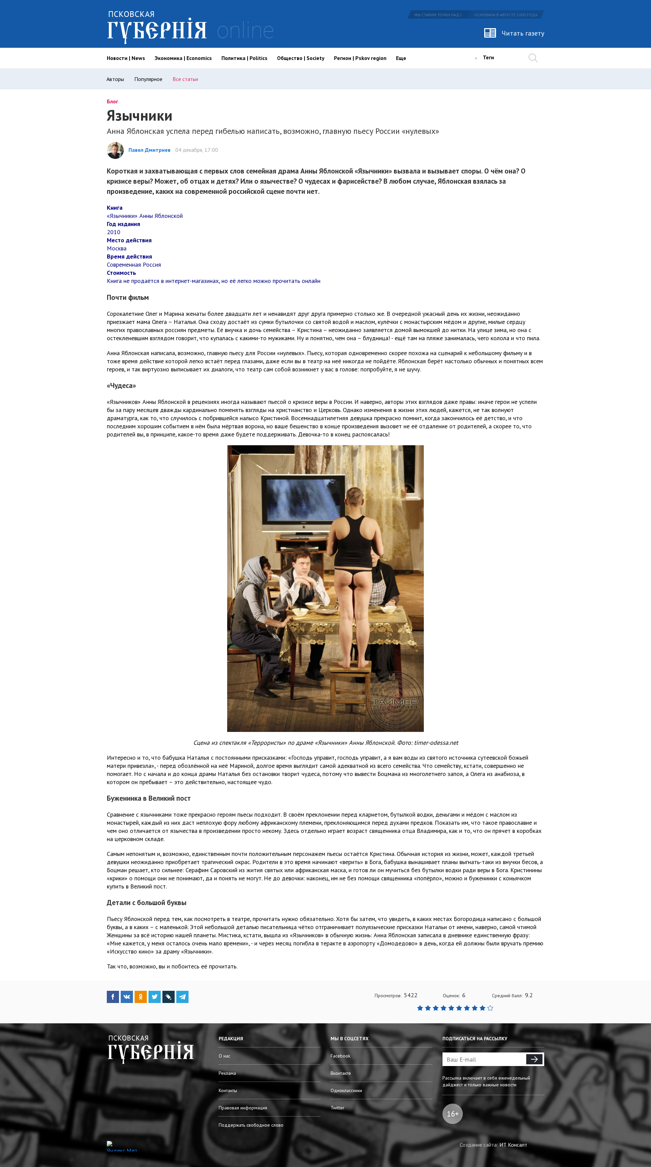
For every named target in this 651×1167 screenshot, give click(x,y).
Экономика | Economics (183, 58)
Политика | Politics (244, 58)
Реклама (227, 1073)
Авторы (115, 79)
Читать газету (523, 33)
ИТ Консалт (513, 1144)
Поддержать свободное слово (251, 1125)
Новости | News (126, 58)
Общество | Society (300, 58)
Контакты (228, 1090)
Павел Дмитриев (150, 149)
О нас (224, 1056)
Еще (401, 58)
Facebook (340, 1056)
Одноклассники (346, 1090)
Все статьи (185, 79)
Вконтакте (341, 1073)
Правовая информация (243, 1108)
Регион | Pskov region (360, 58)
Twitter (337, 1108)
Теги (488, 57)
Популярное (148, 79)
